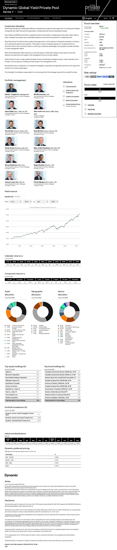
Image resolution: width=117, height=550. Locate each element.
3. (5, 489)
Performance (20, 18)
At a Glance (8, 18)
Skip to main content (10, 1)
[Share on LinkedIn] (110, 18)
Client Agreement (71, 86)
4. (5, 491)
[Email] (113, 18)
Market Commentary (72, 100)
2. (5, 486)
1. (5, 484)
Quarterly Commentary (72, 96)
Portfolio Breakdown (33, 18)
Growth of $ (9, 197)
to (34, 202)
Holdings (46, 18)
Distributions (57, 18)
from (6, 202)
